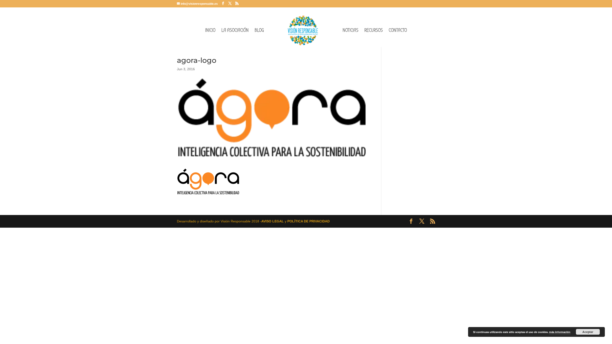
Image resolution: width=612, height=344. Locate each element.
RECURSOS (373, 31)
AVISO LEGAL (272, 221)
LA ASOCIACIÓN (235, 31)
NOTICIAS (350, 31)
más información (559, 332)
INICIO (210, 31)
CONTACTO (398, 31)
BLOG (259, 31)
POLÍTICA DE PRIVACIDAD (308, 221)
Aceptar (587, 332)
